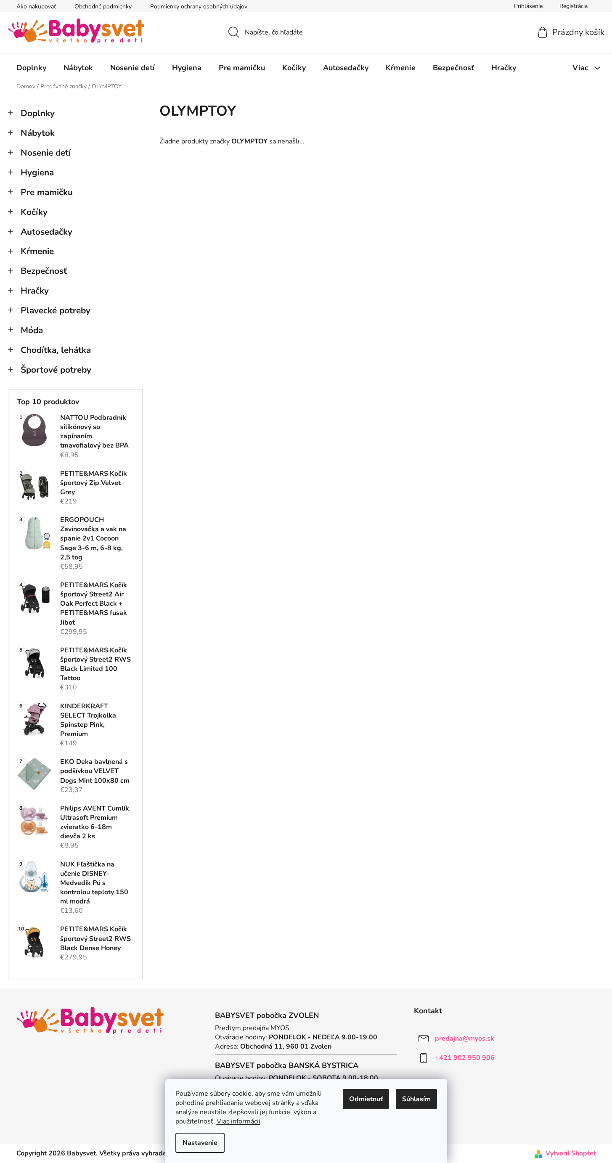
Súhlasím (416, 1099)
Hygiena (37, 172)
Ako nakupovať (36, 7)
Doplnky (38, 113)
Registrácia (573, 6)
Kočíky (34, 212)
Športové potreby (56, 370)
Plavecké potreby (55, 310)
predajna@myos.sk (464, 1038)
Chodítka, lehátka (56, 350)
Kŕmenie (37, 251)
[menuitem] (31, 67)
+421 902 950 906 (465, 1057)
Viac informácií (238, 1121)
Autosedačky (46, 232)
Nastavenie (200, 1142)
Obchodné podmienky (103, 7)
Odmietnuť (366, 1099)
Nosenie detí (46, 153)
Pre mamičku (47, 192)
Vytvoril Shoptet (571, 1153)
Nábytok (38, 133)
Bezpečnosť (44, 271)
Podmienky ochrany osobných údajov (198, 7)
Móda (32, 330)
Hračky (35, 291)
